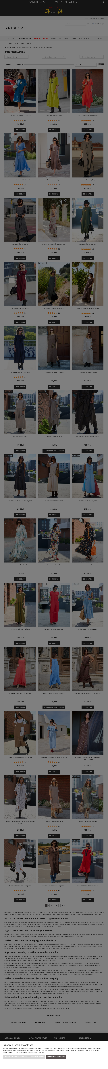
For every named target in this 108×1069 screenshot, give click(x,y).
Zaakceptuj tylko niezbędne (16, 1057)
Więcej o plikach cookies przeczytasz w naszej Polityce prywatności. (24, 1052)
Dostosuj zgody (37, 1057)
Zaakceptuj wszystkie (56, 1057)
